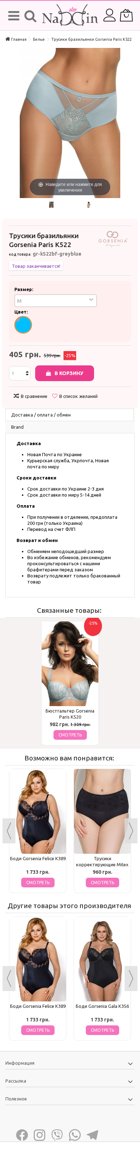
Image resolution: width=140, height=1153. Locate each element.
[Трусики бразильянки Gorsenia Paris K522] (51, 205)
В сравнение (34, 396)
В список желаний (78, 396)
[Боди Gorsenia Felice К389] (37, 811)
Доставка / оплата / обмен (41, 414)
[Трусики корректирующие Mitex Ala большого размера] (102, 811)
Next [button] (131, 830)
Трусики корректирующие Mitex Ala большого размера (102, 864)
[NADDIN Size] (70, 15)
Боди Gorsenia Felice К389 (38, 858)
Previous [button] (9, 830)
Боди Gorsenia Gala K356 (102, 1006)
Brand (17, 426)
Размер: (24, 289)
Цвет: (21, 311)
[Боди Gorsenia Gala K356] (102, 959)
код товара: (20, 254)
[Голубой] (23, 325)
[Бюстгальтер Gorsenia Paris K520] (70, 663)
